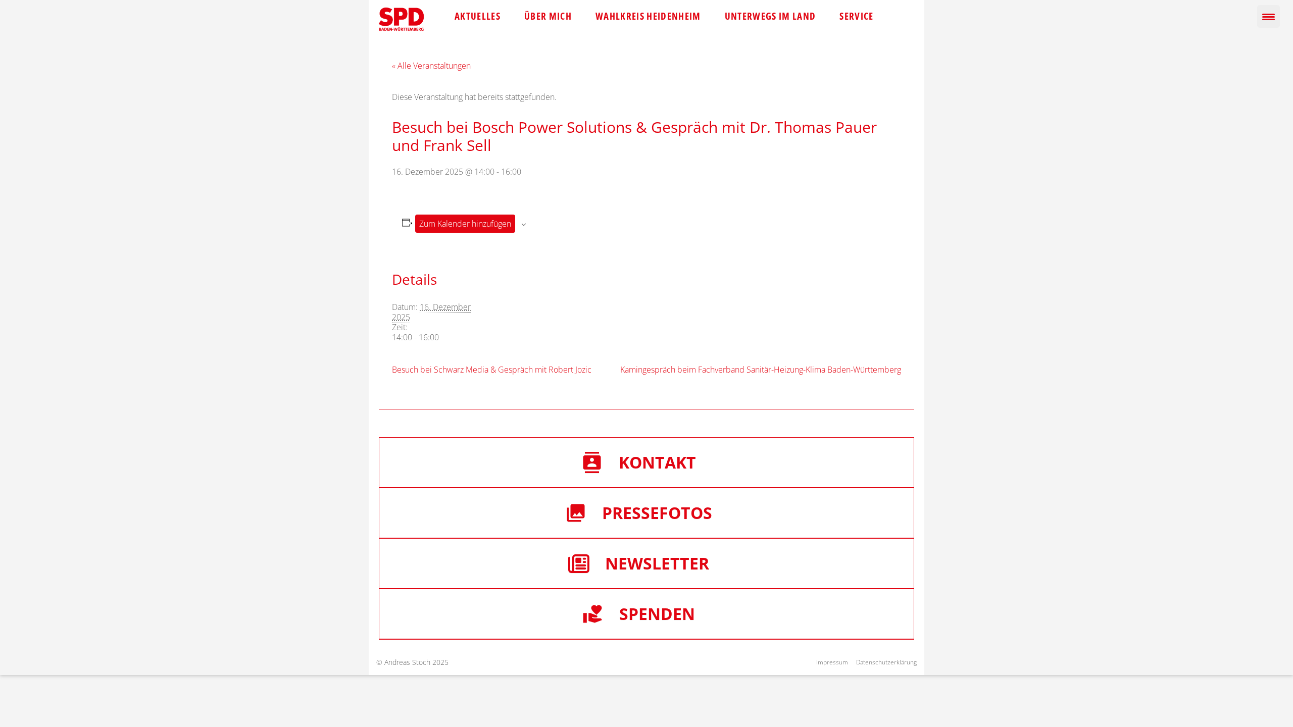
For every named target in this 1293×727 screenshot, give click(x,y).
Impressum (832, 662)
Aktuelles (478, 16)
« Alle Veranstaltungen (431, 65)
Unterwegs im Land (770, 16)
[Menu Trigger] (1268, 16)
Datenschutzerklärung (886, 662)
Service (856, 16)
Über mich (548, 16)
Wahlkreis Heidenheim (648, 16)
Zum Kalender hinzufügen (465, 223)
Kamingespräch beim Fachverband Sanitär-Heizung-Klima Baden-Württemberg (760, 369)
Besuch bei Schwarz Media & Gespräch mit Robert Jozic (491, 369)
